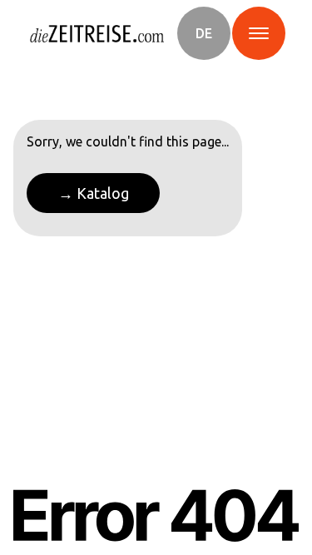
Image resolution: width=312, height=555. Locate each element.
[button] (203, 33)
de (204, 33)
